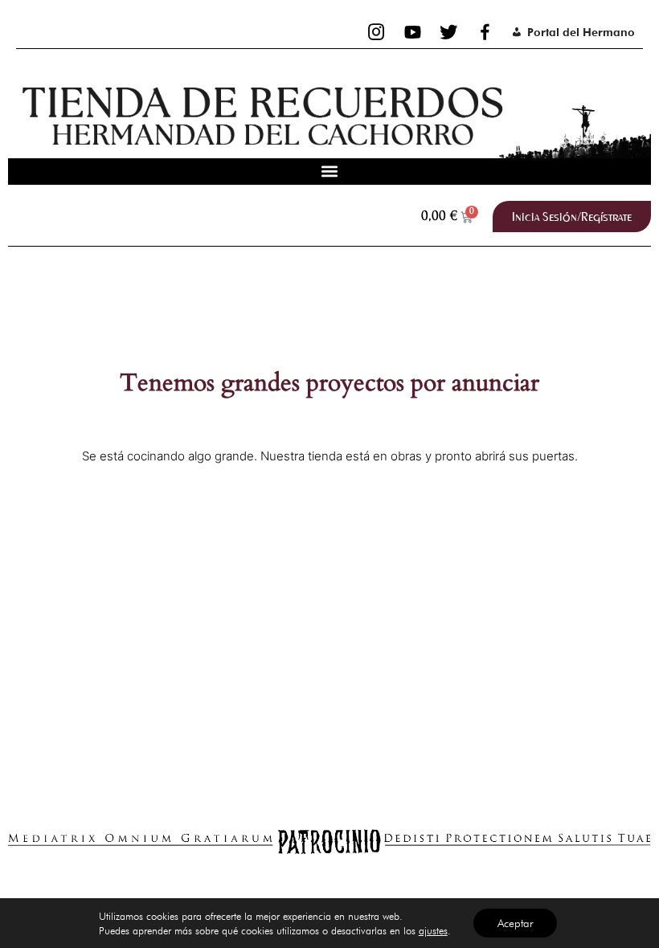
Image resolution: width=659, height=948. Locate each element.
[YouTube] (413, 32)
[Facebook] (485, 32)
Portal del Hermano (581, 32)
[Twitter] (449, 32)
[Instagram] (376, 32)
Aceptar (515, 923)
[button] (330, 171)
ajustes (433, 930)
